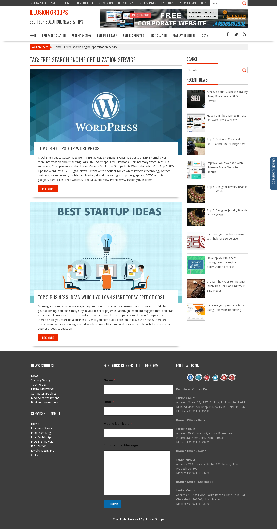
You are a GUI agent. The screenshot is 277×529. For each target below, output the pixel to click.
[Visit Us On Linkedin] (198, 380)
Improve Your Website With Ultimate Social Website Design (225, 167)
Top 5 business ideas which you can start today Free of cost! (102, 297)
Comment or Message (121, 445)
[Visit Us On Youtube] (223, 380)
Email (109, 402)
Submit (112, 504)
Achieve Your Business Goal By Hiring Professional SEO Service (227, 96)
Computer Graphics (43, 393)
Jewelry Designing (187, 2)
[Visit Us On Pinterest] (232, 380)
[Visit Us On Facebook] (190, 380)
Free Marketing (106, 2)
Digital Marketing (42, 389)
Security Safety (40, 380)
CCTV (203, 2)
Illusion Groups (49, 12)
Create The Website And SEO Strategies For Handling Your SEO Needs (226, 286)
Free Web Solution (84, 2)
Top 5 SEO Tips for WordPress (69, 148)
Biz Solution (167, 2)
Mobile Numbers (118, 424)
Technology (38, 384)
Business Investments (45, 402)
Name (109, 380)
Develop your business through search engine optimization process (222, 262)
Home (67, 2)
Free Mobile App (126, 2)
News (35, 376)
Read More (48, 189)
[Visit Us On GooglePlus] (207, 380)
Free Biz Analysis (147, 2)
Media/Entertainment (45, 398)
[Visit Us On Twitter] (215, 380)
